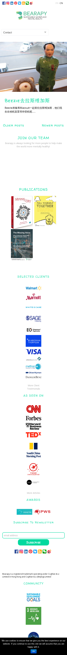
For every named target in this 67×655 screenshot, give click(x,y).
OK (33, 651)
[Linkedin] (11, 2)
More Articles (33, 492)
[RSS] (23, 2)
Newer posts (53, 125)
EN (56, 3)
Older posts (13, 125)
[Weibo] (31, 2)
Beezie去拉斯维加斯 (27, 100)
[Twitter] (19, 2)
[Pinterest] (15, 2)
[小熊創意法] (33, 14)
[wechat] (27, 2)
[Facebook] (3, 2)
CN (61, 3)
